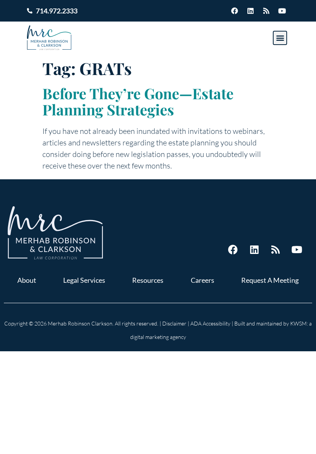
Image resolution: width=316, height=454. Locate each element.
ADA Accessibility (210, 323)
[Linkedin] (250, 11)
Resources (147, 280)
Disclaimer (174, 323)
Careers (202, 280)
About (26, 280)
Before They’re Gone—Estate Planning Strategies (138, 101)
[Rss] (266, 11)
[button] (280, 38)
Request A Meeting (270, 280)
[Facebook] (235, 11)
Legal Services (84, 280)
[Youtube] (282, 11)
